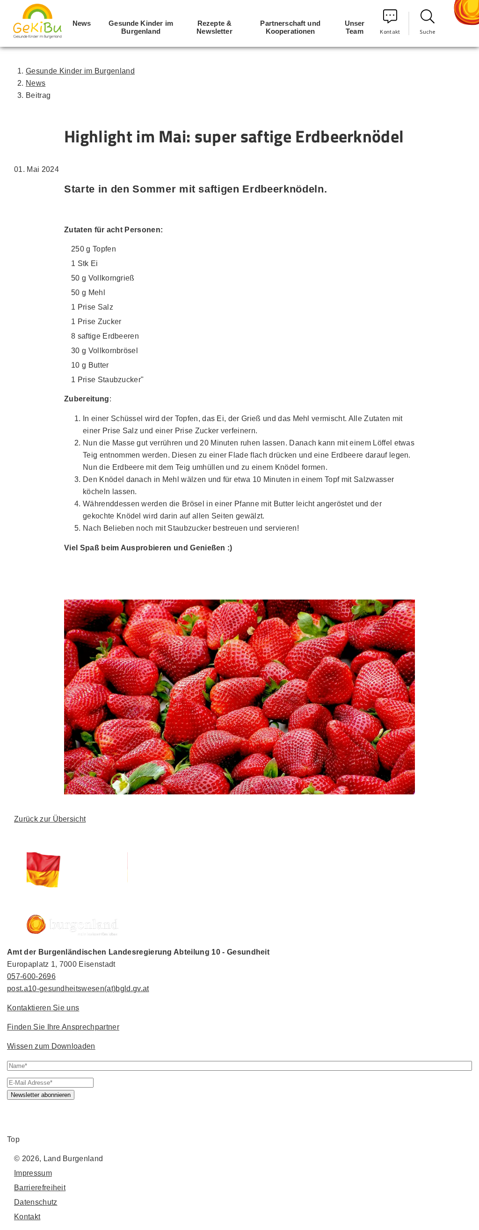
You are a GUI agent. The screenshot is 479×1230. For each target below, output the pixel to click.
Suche (427, 31)
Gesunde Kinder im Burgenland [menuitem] (141, 27)
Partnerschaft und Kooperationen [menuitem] (290, 27)
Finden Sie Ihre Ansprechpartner (63, 1027)
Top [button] (13, 1139)
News (35, 83)
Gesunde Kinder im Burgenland (80, 71)
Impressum (33, 1173)
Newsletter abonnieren (41, 1094)
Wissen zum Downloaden (51, 1046)
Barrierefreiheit (39, 1188)
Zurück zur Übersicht (50, 819)
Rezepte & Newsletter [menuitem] (214, 27)
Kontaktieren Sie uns (43, 1008)
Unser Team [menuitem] (355, 27)
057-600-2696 (31, 976)
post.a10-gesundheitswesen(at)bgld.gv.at (78, 989)
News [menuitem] (82, 23)
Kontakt (390, 31)
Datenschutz (36, 1202)
